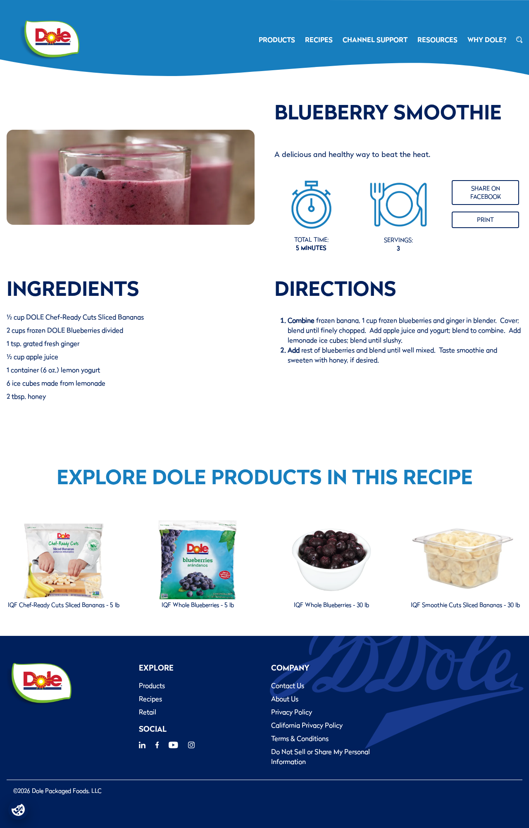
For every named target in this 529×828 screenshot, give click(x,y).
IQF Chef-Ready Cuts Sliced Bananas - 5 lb (63, 605)
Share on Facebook (485, 192)
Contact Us (287, 685)
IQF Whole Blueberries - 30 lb (331, 605)
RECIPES (319, 40)
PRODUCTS (277, 40)
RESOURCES (437, 40)
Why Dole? (486, 40)
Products (152, 685)
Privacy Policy (291, 712)
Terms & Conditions (300, 738)
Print (485, 220)
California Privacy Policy (307, 725)
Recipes (150, 699)
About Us (284, 699)
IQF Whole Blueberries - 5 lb (198, 605)
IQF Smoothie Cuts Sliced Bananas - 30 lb (465, 605)
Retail (147, 712)
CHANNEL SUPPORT (375, 40)
